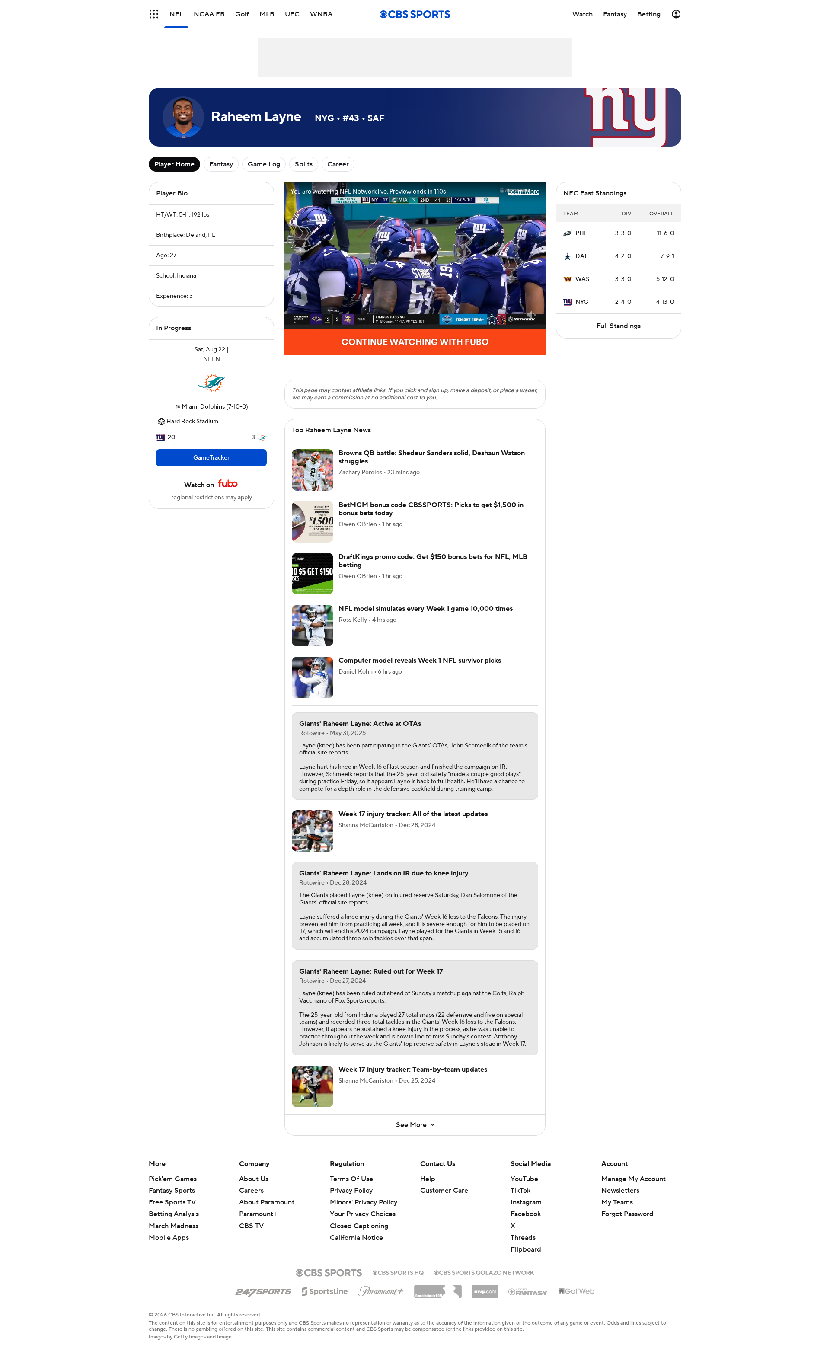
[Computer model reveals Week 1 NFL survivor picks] (312, 677)
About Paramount (266, 1202)
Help (427, 1179)
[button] (154, 14)
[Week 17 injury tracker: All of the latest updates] (312, 831)
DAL (581, 256)
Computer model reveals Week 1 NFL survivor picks (419, 660)
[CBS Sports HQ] (398, 1272)
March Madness (173, 1226)
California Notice (356, 1237)
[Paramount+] (381, 1289)
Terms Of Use (351, 1179)
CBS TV (251, 1226)
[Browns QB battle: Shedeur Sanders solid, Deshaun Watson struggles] (312, 470)
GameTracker (211, 458)
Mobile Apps (169, 1237)
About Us (253, 1179)
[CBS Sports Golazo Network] (484, 1272)
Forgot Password (627, 1214)
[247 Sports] (263, 1290)
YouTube (524, 1179)
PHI (580, 233)
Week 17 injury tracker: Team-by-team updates (412, 1069)
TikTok (520, 1190)
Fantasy (221, 164)
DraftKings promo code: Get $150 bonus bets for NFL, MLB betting (432, 561)
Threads (523, 1237)
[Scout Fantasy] (528, 1291)
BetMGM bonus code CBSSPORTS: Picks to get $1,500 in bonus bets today (431, 509)
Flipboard (526, 1249)
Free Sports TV (172, 1202)
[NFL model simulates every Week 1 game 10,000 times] (312, 625)
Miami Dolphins (203, 407)
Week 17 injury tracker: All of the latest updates (413, 814)
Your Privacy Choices (363, 1214)
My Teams (617, 1202)
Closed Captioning (359, 1226)
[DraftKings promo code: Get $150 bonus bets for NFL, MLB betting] (312, 573)
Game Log (264, 164)
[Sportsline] (325, 1290)
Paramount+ (258, 1214)
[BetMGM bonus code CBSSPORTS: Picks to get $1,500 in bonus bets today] (312, 522)
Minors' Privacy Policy (363, 1202)
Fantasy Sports (172, 1190)
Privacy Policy (351, 1190)
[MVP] (485, 1288)
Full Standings (619, 326)
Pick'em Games (173, 1179)
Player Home (174, 164)
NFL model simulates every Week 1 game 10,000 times (425, 608)
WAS (582, 279)
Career (338, 164)
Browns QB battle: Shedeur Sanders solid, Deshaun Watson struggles (431, 457)
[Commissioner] (438, 1288)
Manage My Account (633, 1179)
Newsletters (620, 1190)
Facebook (526, 1214)
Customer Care (444, 1190)
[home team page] (211, 383)
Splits (304, 164)
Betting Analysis (174, 1214)
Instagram (526, 1202)
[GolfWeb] (577, 1291)
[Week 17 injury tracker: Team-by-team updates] (312, 1086)
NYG (581, 302)
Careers (251, 1190)
